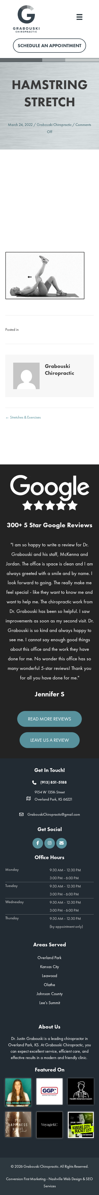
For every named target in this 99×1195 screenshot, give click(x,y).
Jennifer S (49, 694)
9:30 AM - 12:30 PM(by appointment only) (66, 922)
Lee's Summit (49, 1002)
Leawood (49, 975)
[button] (37, 843)
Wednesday (14, 901)
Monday (12, 869)
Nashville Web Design (65, 1178)
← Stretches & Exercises (23, 417)
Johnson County (50, 993)
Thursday (12, 918)
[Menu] (79, 16)
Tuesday (11, 885)
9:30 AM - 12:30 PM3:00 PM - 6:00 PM (65, 874)
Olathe (49, 984)
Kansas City (49, 966)
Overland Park (49, 957)
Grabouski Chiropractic (54, 124)
